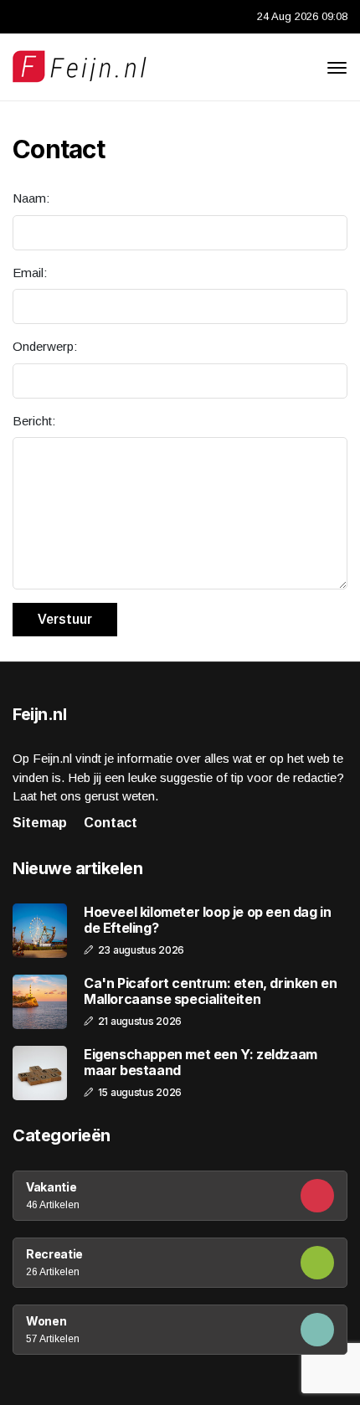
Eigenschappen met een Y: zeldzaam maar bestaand (200, 1062)
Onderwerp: (45, 346)
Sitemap (40, 823)
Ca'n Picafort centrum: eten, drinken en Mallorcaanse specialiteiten (210, 991)
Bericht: (34, 421)
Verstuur (65, 619)
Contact (110, 823)
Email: (30, 272)
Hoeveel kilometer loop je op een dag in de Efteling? (207, 920)
